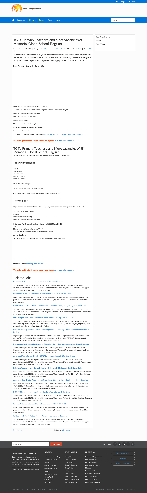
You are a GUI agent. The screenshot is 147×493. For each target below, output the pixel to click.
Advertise (123, 458)
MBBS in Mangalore (91, 476)
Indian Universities (71, 482)
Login (123, 2)
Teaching (44, 49)
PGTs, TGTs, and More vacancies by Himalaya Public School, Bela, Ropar (41, 392)
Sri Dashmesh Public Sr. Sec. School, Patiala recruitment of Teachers (38, 282)
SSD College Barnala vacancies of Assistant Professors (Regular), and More (43, 318)
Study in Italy (69, 468)
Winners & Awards (50, 474)
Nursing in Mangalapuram (93, 457)
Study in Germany (71, 465)
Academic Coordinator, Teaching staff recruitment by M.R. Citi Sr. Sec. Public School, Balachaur (51, 380)
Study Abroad (69, 457)
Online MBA (48, 483)
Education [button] (21, 20)
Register (132, 2)
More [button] (58, 20)
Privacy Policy (42, 489)
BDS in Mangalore (91, 460)
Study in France (70, 474)
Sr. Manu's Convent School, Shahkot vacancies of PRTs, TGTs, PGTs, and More (42, 294)
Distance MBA (90, 471)
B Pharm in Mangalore (92, 474)
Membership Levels (50, 468)
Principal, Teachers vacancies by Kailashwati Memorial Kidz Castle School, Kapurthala (47, 368)
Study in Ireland (70, 471)
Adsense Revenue (50, 460)
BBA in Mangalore (91, 479)
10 (90, 49)
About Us (16, 489)
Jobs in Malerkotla (64, 134)
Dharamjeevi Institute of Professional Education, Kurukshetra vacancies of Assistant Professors (51, 344)
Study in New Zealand (72, 479)
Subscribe (56, 444)
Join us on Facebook (64, 140)
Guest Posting (49, 477)
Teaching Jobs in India (34, 264)
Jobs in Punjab (77, 134)
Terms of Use (53, 489)
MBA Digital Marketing (93, 482)
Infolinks (47, 462)
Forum (50, 20)
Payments (47, 471)
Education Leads (123, 453)
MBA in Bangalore (91, 462)
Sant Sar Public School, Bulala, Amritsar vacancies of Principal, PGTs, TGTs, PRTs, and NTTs (49, 306)
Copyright (33, 489)
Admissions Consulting (52, 457)
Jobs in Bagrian (49, 134)
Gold (79, 49)
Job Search (66, 430)
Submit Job (17, 430)
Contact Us (24, 489)
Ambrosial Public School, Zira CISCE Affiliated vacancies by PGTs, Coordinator (44, 356)
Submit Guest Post (123, 463)
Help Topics (48, 480)
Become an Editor (50, 465)
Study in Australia (71, 476)
